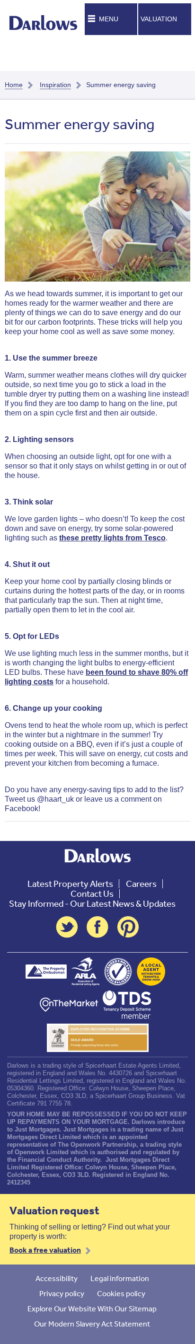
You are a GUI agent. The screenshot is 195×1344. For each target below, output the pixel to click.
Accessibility (56, 1278)
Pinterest (128, 927)
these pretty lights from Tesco (112, 538)
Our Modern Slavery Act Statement (92, 1323)
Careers (141, 883)
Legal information (119, 1278)
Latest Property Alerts (70, 883)
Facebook (97, 927)
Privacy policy (61, 1293)
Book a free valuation (45, 1250)
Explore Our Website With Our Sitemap (92, 1308)
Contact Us (92, 893)
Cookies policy (121, 1293)
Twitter (67, 927)
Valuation (159, 19)
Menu (108, 19)
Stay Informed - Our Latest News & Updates (92, 903)
